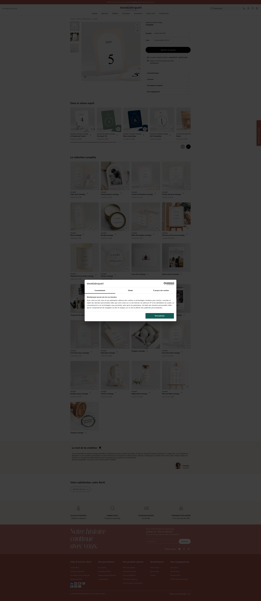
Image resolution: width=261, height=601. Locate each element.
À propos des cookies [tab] (161, 290)
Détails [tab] (130, 290)
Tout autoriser (160, 316)
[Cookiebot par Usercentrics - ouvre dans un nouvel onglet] (165, 283)
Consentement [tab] (100, 290)
